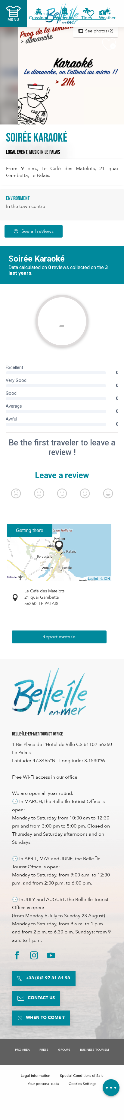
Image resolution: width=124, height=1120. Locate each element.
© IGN (105, 578)
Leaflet (93, 578)
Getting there (29, 530)
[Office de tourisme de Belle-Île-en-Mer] (49, 691)
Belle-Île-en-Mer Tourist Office (37, 734)
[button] (104, 13)
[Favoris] (90, 13)
